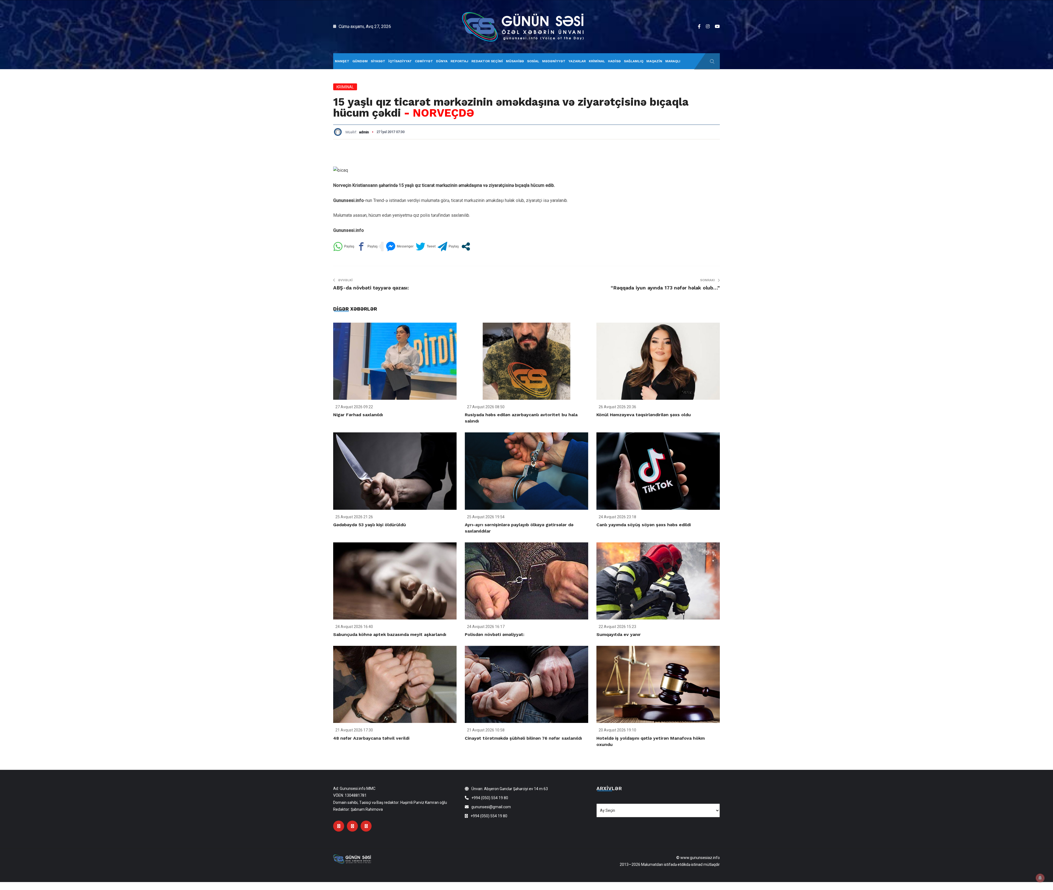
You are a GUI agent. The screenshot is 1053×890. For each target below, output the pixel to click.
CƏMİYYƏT (424, 61)
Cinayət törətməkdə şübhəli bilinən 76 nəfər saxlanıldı (523, 738)
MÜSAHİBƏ (515, 61)
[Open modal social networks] (466, 246)
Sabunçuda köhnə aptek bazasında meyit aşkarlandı (389, 634)
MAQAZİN (654, 61)
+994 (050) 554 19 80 (489, 798)
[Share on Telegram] (448, 246)
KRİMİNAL (597, 61)
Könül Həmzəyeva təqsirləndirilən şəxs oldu (643, 414)
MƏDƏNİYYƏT (553, 61)
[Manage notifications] (1040, 878)
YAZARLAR (577, 61)
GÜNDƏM (360, 61)
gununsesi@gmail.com (491, 807)
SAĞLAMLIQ (633, 61)
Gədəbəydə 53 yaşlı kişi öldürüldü (369, 524)
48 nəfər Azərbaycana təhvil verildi (371, 738)
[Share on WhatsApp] (343, 246)
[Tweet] (425, 246)
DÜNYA (442, 61)
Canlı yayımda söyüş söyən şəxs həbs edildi (643, 524)
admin (364, 132)
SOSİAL (533, 61)
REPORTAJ (459, 61)
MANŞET (342, 61)
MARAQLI (672, 61)
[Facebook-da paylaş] (367, 246)
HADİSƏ (614, 61)
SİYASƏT (378, 61)
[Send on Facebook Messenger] (400, 246)
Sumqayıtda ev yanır (618, 634)
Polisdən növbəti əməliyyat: (494, 634)
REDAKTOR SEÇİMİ (487, 61)
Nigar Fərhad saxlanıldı (358, 414)
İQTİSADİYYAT (400, 61)
